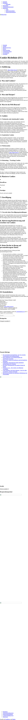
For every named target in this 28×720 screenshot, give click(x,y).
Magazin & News (7, 47)
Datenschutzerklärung (11, 12)
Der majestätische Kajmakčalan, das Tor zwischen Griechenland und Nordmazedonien (14, 355)
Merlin (13, 719)
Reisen (4, 49)
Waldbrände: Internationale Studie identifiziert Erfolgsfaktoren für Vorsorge (13, 363)
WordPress (7, 719)
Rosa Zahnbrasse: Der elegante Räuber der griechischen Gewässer (12, 358)
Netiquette (8, 4)
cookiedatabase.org (20, 311)
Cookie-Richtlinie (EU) (8, 715)
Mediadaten (5, 5)
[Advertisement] (14, 29)
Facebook (5, 54)
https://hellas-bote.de (12, 70)
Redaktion (5, 3)
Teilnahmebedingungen (8, 7)
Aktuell (4, 46)
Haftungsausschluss (10, 10)
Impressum (5, 8)
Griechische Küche (7, 51)
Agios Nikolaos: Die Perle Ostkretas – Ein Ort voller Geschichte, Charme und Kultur (15, 371)
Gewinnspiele (6, 52)
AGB (7, 9)
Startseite (5, 1)
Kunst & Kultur (6, 50)
